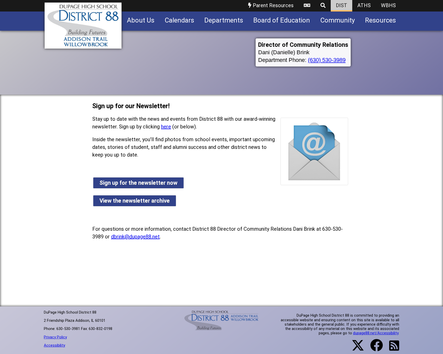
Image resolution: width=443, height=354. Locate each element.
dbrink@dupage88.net (135, 237)
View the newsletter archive (134, 200)
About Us (140, 20)
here (166, 127)
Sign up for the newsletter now (138, 183)
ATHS (364, 5)
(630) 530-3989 (327, 60)
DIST (341, 5)
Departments (223, 20)
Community (337, 20)
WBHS (388, 5)
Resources (380, 20)
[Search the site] (323, 6)
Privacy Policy (55, 337)
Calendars (179, 20)
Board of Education (281, 20)
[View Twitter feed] (355, 348)
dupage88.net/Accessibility (375, 333)
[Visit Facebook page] (373, 348)
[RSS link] (391, 348)
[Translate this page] (307, 6)
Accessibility (54, 345)
